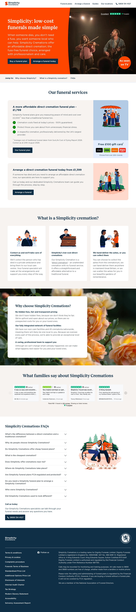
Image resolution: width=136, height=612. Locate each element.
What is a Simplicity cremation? (53, 78)
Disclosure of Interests (15, 580)
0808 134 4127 (124, 4)
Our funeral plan (22, 150)
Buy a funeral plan (18, 61)
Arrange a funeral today (44, 61)
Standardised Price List (15, 571)
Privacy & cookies (13, 557)
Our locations (107, 4)
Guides (95, 4)
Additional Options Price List (18, 576)
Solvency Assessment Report (18, 603)
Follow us (45, 552)
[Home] (12, 4)
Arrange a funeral (82, 4)
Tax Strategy (10, 589)
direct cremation (60, 262)
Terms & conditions (13, 553)
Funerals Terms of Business (17, 566)
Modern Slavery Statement (16, 594)
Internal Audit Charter (14, 585)
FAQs (73, 78)
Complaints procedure (15, 562)
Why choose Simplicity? (25, 78)
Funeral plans (66, 4)
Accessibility (10, 598)
